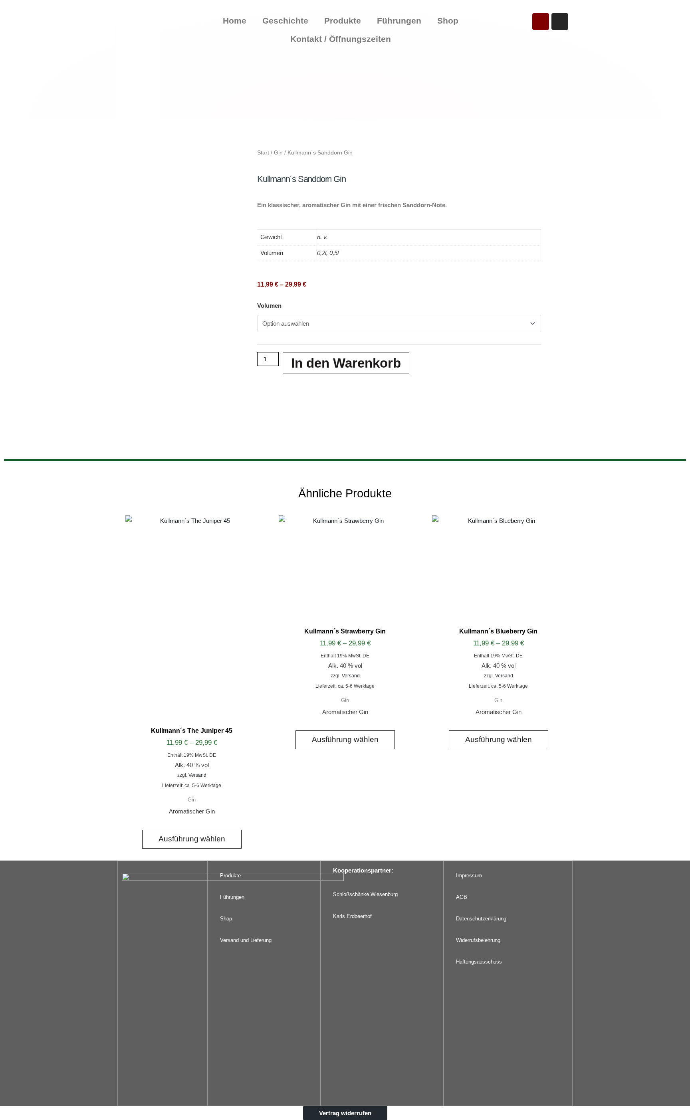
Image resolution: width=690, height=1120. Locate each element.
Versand (197, 775)
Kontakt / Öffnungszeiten (340, 39)
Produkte (342, 20)
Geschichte (285, 20)
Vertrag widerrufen (345, 1113)
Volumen (269, 305)
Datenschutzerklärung (481, 919)
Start (263, 153)
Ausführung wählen (192, 839)
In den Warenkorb (346, 363)
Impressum (469, 876)
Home (234, 20)
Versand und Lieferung (246, 940)
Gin (278, 153)
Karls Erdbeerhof (352, 916)
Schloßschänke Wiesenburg (365, 894)
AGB (461, 897)
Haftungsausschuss (479, 962)
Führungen (399, 20)
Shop (447, 20)
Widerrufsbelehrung (478, 940)
